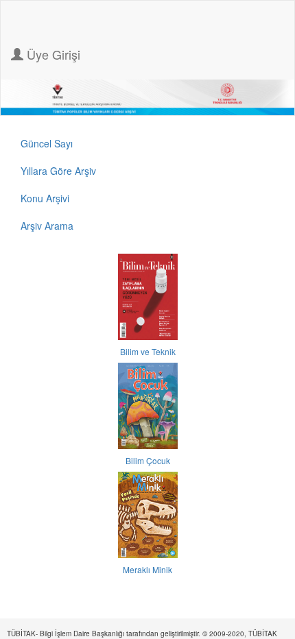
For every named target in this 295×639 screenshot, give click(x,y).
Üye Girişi (51, 54)
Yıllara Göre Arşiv (58, 171)
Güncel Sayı (47, 143)
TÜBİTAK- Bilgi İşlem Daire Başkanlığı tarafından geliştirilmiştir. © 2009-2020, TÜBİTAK (142, 633)
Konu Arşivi (45, 198)
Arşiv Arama (47, 225)
